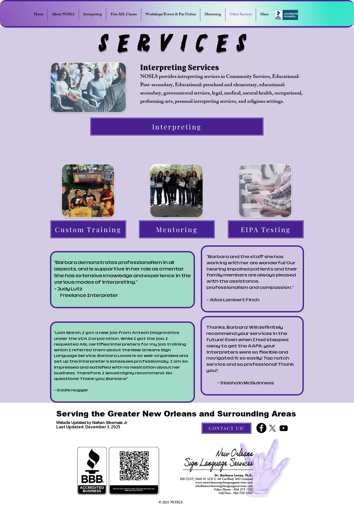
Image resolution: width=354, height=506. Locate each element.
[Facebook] (261, 428)
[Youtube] (283, 428)
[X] (272, 428)
